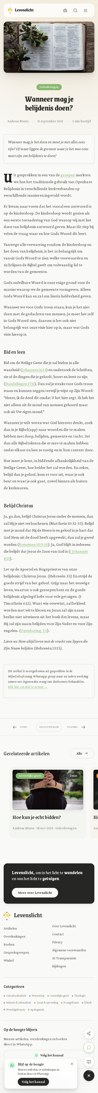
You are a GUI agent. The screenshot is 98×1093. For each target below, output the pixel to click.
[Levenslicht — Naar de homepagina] (21, 10)
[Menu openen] (85, 10)
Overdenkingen (14, 936)
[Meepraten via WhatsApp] (88, 1047)
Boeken (9, 944)
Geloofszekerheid (16, 995)
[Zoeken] (75, 10)
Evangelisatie (71, 1002)
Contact (58, 934)
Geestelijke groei (59, 995)
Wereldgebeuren (15, 1009)
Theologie (79, 995)
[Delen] (88, 1033)
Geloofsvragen (49, 87)
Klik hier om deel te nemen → (28, 687)
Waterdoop (38, 995)
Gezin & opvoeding (47, 1002)
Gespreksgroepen (16, 952)
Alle (79, 753)
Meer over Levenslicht (35, 893)
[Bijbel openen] (88, 1061)
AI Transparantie (64, 958)
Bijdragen (59, 966)
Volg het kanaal (51, 1055)
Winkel (9, 960)
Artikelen (10, 928)
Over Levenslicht (64, 926)
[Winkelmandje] (65, 10)
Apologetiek (37, 1009)
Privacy (57, 942)
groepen (67, 175)
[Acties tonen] (88, 1075)
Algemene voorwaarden (69, 950)
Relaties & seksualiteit (18, 1002)
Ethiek (88, 1002)
